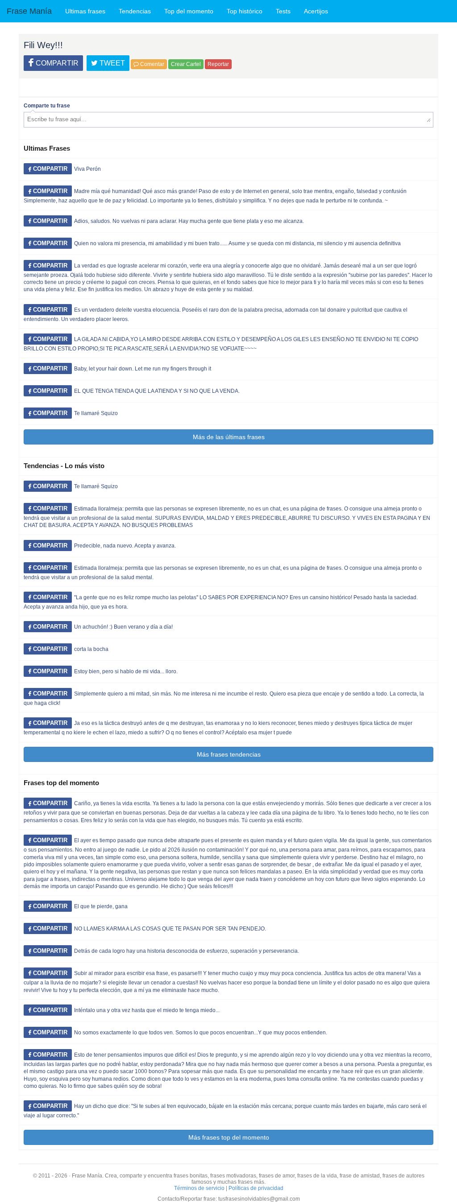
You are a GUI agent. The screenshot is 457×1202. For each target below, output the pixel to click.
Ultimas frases (85, 11)
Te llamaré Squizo (96, 413)
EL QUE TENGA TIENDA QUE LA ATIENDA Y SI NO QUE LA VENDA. (157, 391)
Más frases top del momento (228, 1137)
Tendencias (135, 11)
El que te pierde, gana (101, 906)
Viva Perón (87, 169)
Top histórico (244, 11)
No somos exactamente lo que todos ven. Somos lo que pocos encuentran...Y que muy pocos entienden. (200, 1032)
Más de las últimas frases (229, 436)
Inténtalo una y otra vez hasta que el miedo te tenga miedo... (147, 1010)
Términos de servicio (199, 1188)
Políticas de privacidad (255, 1188)
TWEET (111, 63)
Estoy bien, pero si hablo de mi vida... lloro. (126, 671)
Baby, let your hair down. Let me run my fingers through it (142, 369)
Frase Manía (29, 11)
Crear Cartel (186, 64)
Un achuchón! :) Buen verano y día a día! (123, 627)
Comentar (151, 64)
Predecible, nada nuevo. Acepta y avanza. (125, 546)
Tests (283, 11)
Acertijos (316, 11)
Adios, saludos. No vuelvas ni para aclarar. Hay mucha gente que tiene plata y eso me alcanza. (189, 221)
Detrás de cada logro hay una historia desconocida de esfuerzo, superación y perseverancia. (186, 951)
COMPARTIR (56, 63)
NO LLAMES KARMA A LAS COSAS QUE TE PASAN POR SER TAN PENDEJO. (170, 929)
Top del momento (188, 11)
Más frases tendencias (229, 754)
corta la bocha (91, 649)
